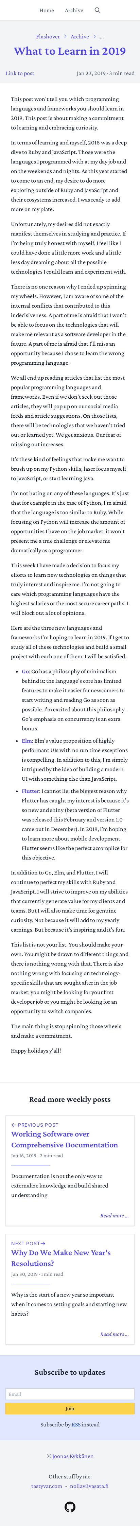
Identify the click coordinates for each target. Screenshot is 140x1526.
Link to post (19, 73)
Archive (74, 10)
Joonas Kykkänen (73, 1456)
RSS (76, 1424)
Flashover (48, 36)
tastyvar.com (46, 1485)
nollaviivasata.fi (89, 1485)
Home (46, 10)
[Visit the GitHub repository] (70, 1507)
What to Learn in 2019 (70, 50)
